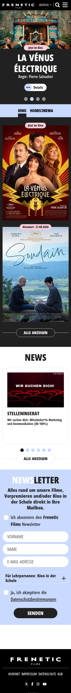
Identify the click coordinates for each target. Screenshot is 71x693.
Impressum (29, 674)
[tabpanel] (36, 229)
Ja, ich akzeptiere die (33, 595)
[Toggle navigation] (65, 4)
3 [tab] (33, 450)
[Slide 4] (44, 99)
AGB (60, 674)
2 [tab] (27, 450)
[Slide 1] (26, 99)
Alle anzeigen (36, 332)
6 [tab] (49, 450)
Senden (35, 613)
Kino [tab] (22, 110)
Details (38, 87)
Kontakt (14, 674)
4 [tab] (38, 450)
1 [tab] (22, 450)
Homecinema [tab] (41, 110)
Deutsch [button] (44, 5)
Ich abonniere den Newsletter (34, 520)
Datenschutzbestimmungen (33, 599)
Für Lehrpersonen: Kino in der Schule (30, 578)
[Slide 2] (32, 99)
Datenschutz (47, 674)
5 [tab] (44, 450)
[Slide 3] (38, 99)
